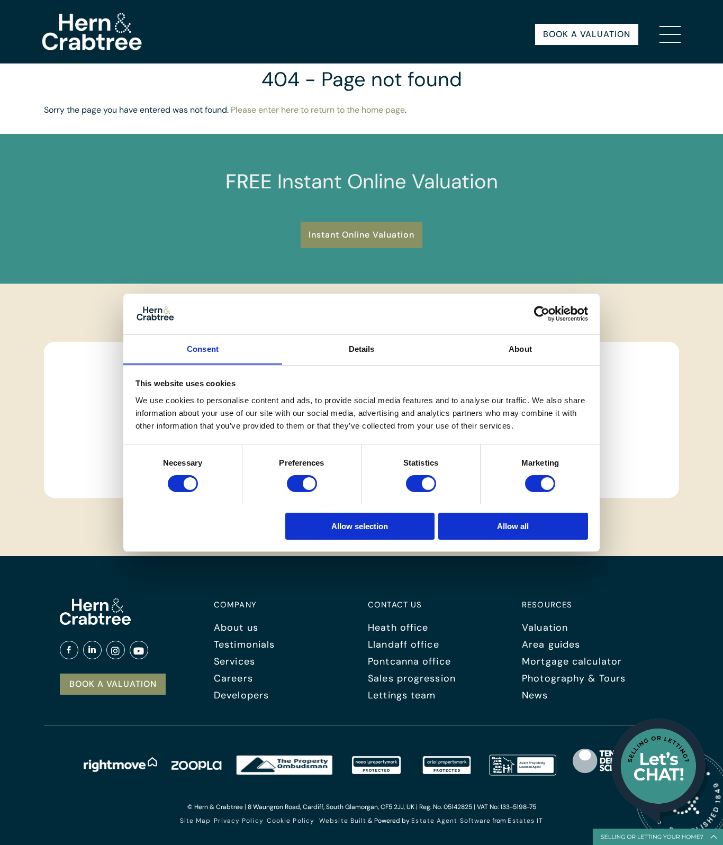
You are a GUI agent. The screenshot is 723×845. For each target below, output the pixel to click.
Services (234, 661)
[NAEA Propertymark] (376, 772)
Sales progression (412, 678)
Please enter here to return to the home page (318, 109)
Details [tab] (362, 348)
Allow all (513, 525)
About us (236, 627)
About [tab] (520, 348)
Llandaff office (403, 644)
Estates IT (525, 820)
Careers (233, 678)
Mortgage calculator (572, 661)
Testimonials (244, 644)
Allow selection (359, 525)
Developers (241, 695)
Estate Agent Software (451, 820)
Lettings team (402, 695)
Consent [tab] (203, 348)
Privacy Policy (238, 820)
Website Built (342, 820)
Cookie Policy (290, 820)
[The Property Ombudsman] (285, 772)
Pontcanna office (409, 661)
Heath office (398, 627)
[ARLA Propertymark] (446, 772)
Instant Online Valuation (361, 234)
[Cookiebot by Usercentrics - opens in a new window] (541, 314)
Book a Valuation (586, 34)
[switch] (302, 483)
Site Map (195, 820)
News (535, 695)
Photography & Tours (574, 678)
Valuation (545, 627)
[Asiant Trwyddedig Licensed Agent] (523, 772)
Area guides (551, 644)
